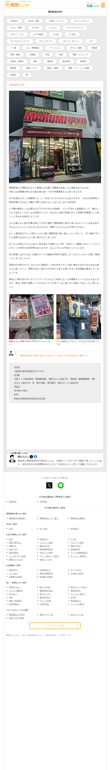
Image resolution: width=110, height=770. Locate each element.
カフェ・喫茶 (16, 27)
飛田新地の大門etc (17, 614)
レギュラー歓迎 (46, 542)
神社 (35, 61)
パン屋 (13, 47)
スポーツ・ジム (17, 34)
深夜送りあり (14, 587)
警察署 (83, 61)
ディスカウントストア (19, 41)
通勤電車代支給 (46, 590)
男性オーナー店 (46, 614)
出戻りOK (13, 549)
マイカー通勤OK (16, 590)
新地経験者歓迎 (46, 549)
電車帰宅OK (75, 590)
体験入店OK (75, 546)
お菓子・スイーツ (56, 21)
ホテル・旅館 (76, 47)
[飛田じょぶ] (17, 4)
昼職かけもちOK (16, 559)
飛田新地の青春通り (17, 518)
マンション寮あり (77, 594)
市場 (47, 54)
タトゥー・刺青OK (78, 556)
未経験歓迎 (75, 549)
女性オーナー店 (77, 614)
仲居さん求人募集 (16, 618)
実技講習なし (76, 600)
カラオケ (35, 27)
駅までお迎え (45, 587)
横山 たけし (23, 456)
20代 (11, 528)
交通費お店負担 (15, 576)
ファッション (54, 47)
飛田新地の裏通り (77, 518)
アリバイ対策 (45, 600)
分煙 (11, 597)
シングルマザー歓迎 (17, 556)
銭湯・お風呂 (52, 68)
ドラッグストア (45, 41)
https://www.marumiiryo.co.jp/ (29, 398)
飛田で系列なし (15, 542)
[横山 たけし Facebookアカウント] (35, 456)
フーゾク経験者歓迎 (78, 552)
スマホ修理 (38, 34)
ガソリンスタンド (81, 21)
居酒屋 (32, 54)
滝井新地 (43, 501)
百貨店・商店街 (17, 61)
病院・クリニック (80, 54)
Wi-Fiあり (13, 594)
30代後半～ (75, 528)
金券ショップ (31, 68)
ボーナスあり (76, 570)
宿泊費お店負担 (46, 576)
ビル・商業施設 (32, 47)
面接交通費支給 (46, 573)
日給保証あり (45, 570)
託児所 (73, 597)
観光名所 (66, 61)
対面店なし (44, 539)
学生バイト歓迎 (46, 552)
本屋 (61, 54)
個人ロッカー (45, 594)
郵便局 (13, 68)
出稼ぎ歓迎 (13, 552)
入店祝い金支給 (77, 573)
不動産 (94, 47)
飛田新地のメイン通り (49, 518)
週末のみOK (45, 546)
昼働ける (12, 546)
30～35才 (44, 528)
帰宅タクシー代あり (78, 587)
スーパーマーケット (75, 27)
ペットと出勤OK (77, 604)
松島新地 (12, 501)
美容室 (50, 61)
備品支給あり (45, 597)
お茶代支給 (44, 604)
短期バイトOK (46, 559)
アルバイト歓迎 (77, 542)
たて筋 (73, 539)
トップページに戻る (55, 625)
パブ (91, 41)
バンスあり (13, 573)
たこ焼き (72, 34)
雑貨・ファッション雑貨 (78, 68)
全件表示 (14, 21)
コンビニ (53, 27)
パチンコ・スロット (70, 41)
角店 (11, 539)
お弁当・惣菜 (33, 21)
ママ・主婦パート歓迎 (49, 556)
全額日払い (13, 570)
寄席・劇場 (15, 54)
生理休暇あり (14, 604)
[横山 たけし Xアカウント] (31, 456)
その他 (55, 34)
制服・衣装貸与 (15, 600)
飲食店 (13, 74)
